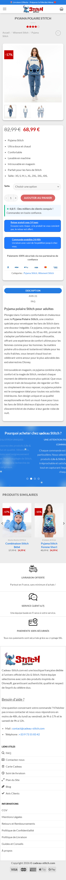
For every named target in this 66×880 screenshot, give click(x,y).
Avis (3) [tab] (33, 296)
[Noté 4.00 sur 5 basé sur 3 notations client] (33, 26)
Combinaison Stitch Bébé (17, 545)
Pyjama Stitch (30, 273)
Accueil (6, 32)
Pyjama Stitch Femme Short (49, 545)
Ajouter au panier (38, 197)
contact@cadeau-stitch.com (28, 728)
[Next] (63, 530)
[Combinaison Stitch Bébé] (17, 520)
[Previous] (2, 530)
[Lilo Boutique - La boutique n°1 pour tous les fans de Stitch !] (33, 9)
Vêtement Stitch (20, 32)
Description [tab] (33, 290)
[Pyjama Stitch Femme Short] (49, 520)
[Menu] (5, 9)
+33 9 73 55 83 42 (29, 734)
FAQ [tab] (33, 301)
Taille (7, 186)
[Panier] (61, 9)
